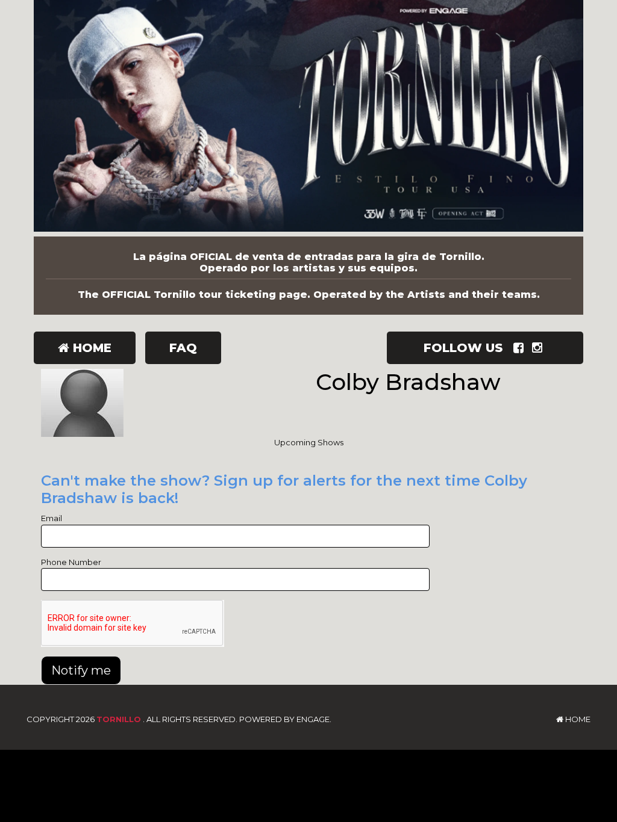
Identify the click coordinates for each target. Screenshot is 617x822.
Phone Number (71, 562)
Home (90, 348)
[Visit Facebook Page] (520, 348)
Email (51, 518)
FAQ (183, 348)
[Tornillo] (308, 118)
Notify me (81, 670)
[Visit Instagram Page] (539, 348)
